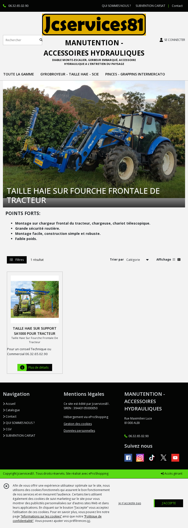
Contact (177, 6)
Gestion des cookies (78, 424)
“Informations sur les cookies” (41, 516)
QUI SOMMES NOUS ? (20, 423)
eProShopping (98, 473)
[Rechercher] (41, 40)
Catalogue (12, 410)
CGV (8, 429)
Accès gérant (173, 473)
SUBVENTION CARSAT (20, 435)
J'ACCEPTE (169, 503)
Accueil (10, 404)
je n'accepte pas (129, 503)
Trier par (117, 259)
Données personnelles (79, 431)
